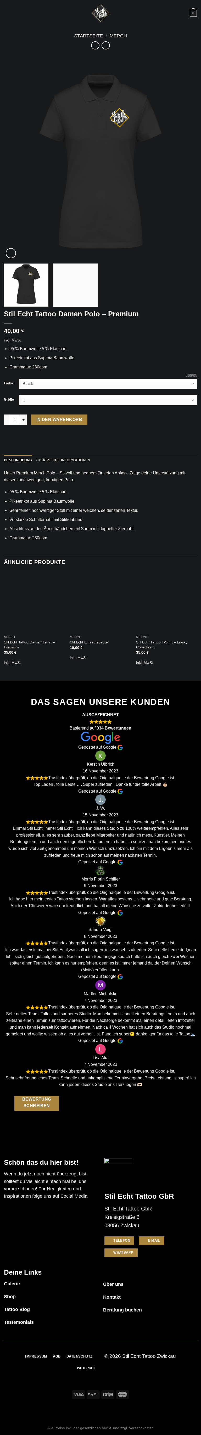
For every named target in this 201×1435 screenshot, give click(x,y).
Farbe (8, 383)
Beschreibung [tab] (18, 460)
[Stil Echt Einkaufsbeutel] (100, 602)
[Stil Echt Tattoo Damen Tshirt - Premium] (34, 602)
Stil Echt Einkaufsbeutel (89, 642)
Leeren (191, 375)
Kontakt (112, 1297)
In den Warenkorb (59, 419)
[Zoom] (11, 253)
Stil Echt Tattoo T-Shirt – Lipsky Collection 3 (161, 644)
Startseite (88, 35)
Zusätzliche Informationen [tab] (63, 460)
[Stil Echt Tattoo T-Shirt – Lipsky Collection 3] (166, 602)
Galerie (12, 1283)
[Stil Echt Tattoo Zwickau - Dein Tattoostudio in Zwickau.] (100, 13)
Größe (9, 399)
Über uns (113, 1284)
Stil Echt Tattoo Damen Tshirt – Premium (29, 644)
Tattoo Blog (17, 1309)
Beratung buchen (122, 1310)
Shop (10, 1296)
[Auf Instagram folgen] (21, 1211)
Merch (118, 35)
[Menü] (7, 13)
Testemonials (19, 1322)
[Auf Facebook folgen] (9, 1211)
